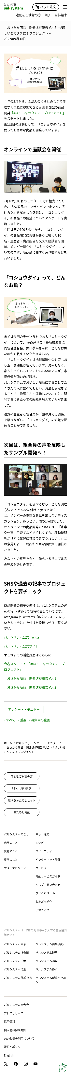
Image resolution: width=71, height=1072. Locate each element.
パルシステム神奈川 (16, 952)
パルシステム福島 (47, 961)
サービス (41, 868)
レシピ (40, 842)
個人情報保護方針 (15, 1030)
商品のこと (11, 842)
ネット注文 (48, 7)
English (9, 1055)
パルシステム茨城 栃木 (18, 977)
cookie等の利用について (19, 1038)
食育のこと (11, 851)
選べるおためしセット (22, 800)
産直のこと (11, 859)
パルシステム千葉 (15, 961)
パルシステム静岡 (47, 969)
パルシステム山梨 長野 (50, 944)
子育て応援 (42, 910)
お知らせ (21, 743)
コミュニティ (44, 851)
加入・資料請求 (56, 15)
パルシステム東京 (15, 944)
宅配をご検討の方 (28, 15)
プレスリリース (13, 1013)
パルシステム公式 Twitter (22, 637)
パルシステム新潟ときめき (51, 980)
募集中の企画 (40, 720)
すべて (10, 720)
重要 (23, 720)
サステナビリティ (15, 868)
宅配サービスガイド (48, 876)
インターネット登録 (48, 859)
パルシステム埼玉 (15, 969)
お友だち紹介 (44, 901)
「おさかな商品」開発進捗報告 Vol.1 (30, 678)
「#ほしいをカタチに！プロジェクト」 (38, 113)
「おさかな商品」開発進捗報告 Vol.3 (30, 687)
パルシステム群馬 (47, 952)
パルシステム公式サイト (21, 646)
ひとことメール (45, 893)
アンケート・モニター (24, 709)
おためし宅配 (21, 812)
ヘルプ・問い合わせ (48, 884)
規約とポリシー (13, 1046)
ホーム (8, 743)
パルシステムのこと (16, 834)
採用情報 (9, 1021)
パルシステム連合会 (16, 1004)
